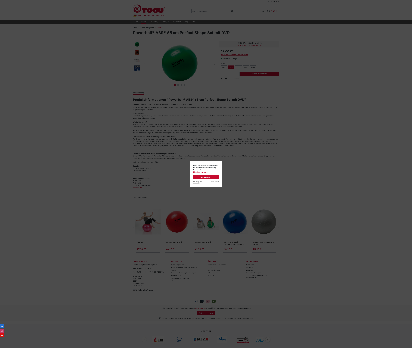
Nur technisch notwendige (197, 182)
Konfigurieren (215, 181)
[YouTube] (2, 335)
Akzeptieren (206, 177)
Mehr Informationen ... (200, 172)
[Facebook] (2, 326)
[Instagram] (2, 331)
